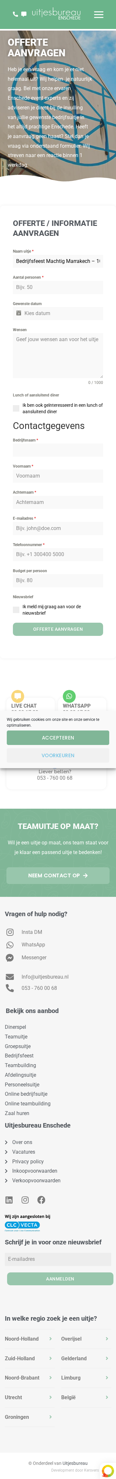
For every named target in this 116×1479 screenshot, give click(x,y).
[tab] (30, 1339)
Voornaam (23, 466)
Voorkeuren (58, 755)
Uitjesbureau (75, 1463)
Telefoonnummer (28, 545)
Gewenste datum (27, 304)
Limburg (71, 1378)
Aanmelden (60, 1278)
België (68, 1397)
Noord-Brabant (22, 1378)
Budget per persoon (30, 571)
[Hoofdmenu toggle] (98, 14)
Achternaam (24, 492)
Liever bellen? (55, 771)
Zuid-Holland (20, 1358)
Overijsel (71, 1339)
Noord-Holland (22, 1339)
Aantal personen (28, 277)
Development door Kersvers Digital (81, 1470)
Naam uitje (23, 251)
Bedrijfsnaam (25, 440)
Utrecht (13, 1397)
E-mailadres (24, 518)
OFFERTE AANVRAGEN (58, 629)
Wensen (20, 330)
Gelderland (74, 1358)
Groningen (17, 1417)
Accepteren (58, 737)
